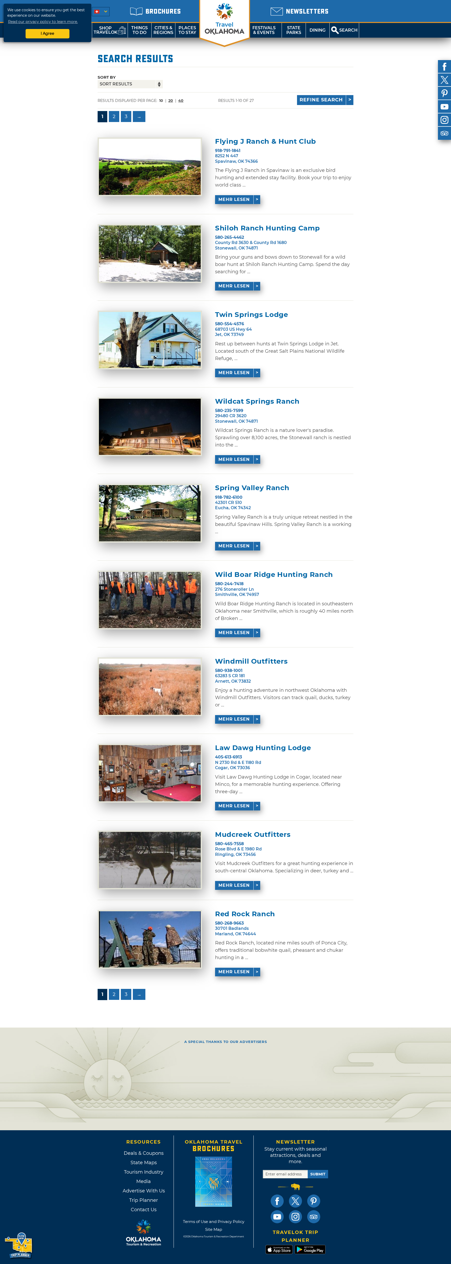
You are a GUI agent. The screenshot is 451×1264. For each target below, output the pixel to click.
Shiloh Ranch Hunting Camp (267, 228)
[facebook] (444, 66)
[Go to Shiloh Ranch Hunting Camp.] (150, 253)
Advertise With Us (143, 1191)
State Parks (293, 30)
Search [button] (348, 30)
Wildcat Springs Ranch (257, 401)
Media (143, 1181)
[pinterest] (444, 93)
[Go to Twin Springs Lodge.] (150, 340)
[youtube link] (277, 1216)
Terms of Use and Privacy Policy (213, 1221)
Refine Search (321, 100)
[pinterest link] (313, 1201)
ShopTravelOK (105, 30)
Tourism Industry (143, 1172)
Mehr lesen (234, 199)
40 (180, 100)
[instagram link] (295, 1216)
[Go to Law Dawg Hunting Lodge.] (150, 773)
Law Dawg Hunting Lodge (263, 748)
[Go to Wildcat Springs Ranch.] (150, 426)
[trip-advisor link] (313, 1216)
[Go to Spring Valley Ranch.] (150, 513)
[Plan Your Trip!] (19, 1245)
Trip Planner (143, 1200)
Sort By (107, 77)
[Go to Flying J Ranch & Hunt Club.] (150, 166)
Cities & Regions (163, 30)
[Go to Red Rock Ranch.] (150, 939)
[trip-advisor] (444, 133)
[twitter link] (295, 1201)
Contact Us (144, 1210)
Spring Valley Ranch (252, 488)
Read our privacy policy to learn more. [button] (43, 21)
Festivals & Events (264, 30)
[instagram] (444, 119)
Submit (317, 1174)
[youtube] (444, 106)
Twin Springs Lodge (251, 315)
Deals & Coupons (144, 1153)
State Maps (143, 1163)
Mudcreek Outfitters (252, 835)
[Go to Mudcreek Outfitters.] (150, 860)
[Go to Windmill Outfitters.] (150, 686)
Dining (317, 30)
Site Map (213, 1229)
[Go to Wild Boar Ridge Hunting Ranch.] (150, 600)
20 (170, 100)
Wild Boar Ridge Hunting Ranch (274, 575)
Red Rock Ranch (245, 914)
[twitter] (444, 79)
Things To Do (139, 30)
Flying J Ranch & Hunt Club (265, 141)
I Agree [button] (47, 33)
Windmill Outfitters (251, 661)
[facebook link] (277, 1201)
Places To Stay (187, 30)
